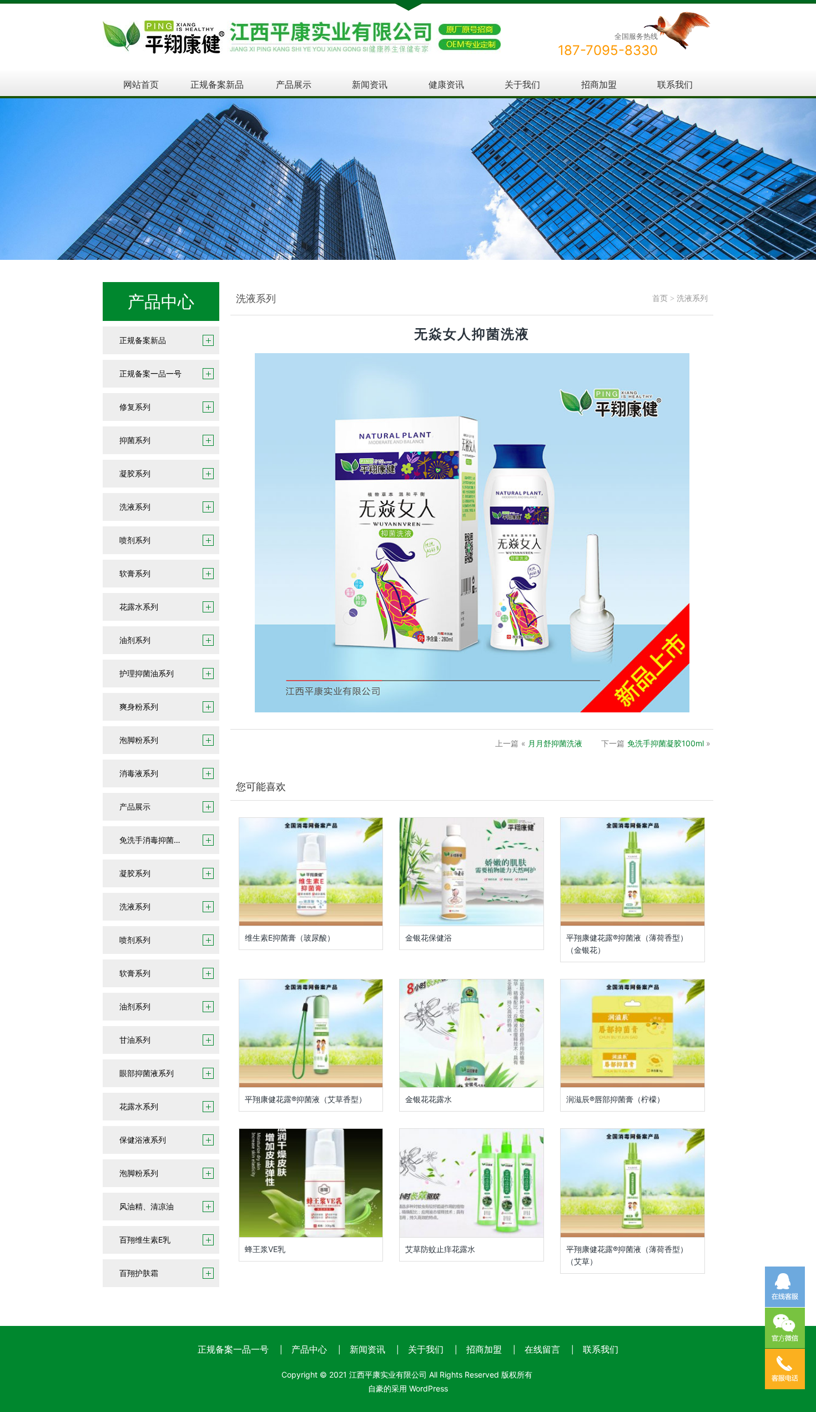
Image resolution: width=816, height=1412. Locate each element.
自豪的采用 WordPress (408, 1388)
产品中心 (309, 1349)
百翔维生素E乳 (144, 1239)
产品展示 (293, 84)
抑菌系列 (134, 440)
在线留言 (542, 1349)
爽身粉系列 (138, 706)
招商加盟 (599, 84)
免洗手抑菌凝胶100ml (665, 743)
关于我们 (522, 84)
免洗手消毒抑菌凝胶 (154, 840)
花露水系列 (138, 606)
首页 (660, 298)
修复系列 (134, 406)
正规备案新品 (217, 84)
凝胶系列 (134, 473)
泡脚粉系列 (138, 740)
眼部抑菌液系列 (146, 1073)
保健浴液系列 (142, 1139)
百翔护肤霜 (138, 1273)
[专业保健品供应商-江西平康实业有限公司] (302, 28)
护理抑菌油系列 (146, 673)
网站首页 (141, 84)
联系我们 (675, 84)
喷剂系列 (134, 540)
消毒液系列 (138, 773)
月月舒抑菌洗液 (555, 743)
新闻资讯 (369, 84)
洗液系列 (134, 506)
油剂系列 (134, 640)
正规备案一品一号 (150, 373)
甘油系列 (134, 1039)
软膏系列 (134, 573)
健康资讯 (446, 84)
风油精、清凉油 (146, 1206)
